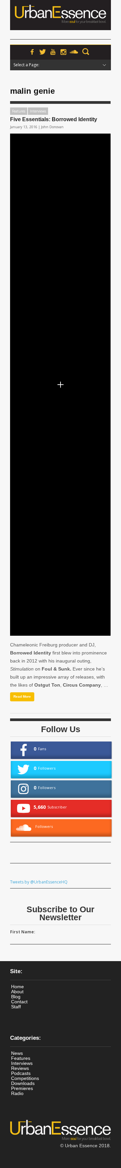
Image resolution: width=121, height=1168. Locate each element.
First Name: (22, 932)
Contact (19, 1001)
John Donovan (52, 127)
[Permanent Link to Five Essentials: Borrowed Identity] (60, 385)
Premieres (22, 1088)
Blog (16, 996)
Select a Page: (26, 65)
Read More (22, 696)
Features (18, 111)
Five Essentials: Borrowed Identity (53, 119)
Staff (16, 1006)
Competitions (25, 1078)
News (17, 1053)
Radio (17, 1093)
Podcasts (21, 1073)
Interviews (38, 111)
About (17, 991)
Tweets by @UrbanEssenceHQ (39, 882)
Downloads (23, 1083)
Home (17, 986)
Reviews (20, 1068)
